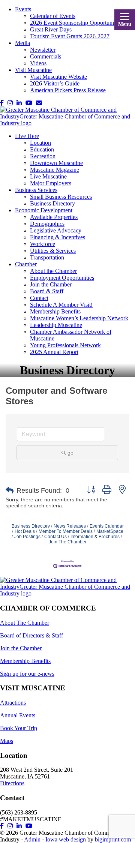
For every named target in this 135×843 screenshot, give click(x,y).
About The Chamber (24, 623)
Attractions (13, 702)
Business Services (36, 190)
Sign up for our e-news (27, 673)
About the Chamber (53, 271)
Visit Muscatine (33, 70)
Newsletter (43, 49)
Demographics (47, 223)
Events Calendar (107, 526)
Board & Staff (46, 291)
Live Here (27, 136)
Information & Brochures (95, 536)
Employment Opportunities (62, 277)
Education (42, 149)
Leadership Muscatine (56, 325)
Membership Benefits (55, 311)
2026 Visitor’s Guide (55, 83)
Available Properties (54, 217)
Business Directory (52, 203)
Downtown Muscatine (56, 163)
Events (23, 9)
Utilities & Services (53, 251)
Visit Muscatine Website (58, 77)
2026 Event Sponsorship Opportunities (76, 23)
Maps (6, 741)
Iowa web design (65, 839)
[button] (10, 490)
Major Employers (50, 183)
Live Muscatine (48, 176)
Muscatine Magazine (54, 169)
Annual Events (17, 715)
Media (22, 43)
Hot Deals (25, 531)
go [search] (71, 453)
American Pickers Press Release (68, 90)
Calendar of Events (52, 16)
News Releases (70, 526)
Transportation (47, 257)
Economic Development (43, 210)
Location (40, 143)
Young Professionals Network (65, 345)
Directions (12, 783)
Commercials (45, 56)
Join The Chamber (68, 541)
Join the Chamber (51, 284)
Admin (32, 839)
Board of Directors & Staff (31, 635)
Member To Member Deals (66, 531)
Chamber (26, 264)
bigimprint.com (113, 839)
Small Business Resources (61, 197)
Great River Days (51, 29)
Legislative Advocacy (55, 230)
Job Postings (27, 536)
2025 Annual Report (54, 352)
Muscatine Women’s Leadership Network (79, 318)
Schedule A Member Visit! (61, 305)
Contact (39, 298)
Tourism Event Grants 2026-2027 (70, 36)
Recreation (43, 156)
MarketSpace (109, 531)
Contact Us (55, 536)
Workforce (42, 244)
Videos (38, 63)
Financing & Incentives (57, 237)
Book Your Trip (18, 728)
